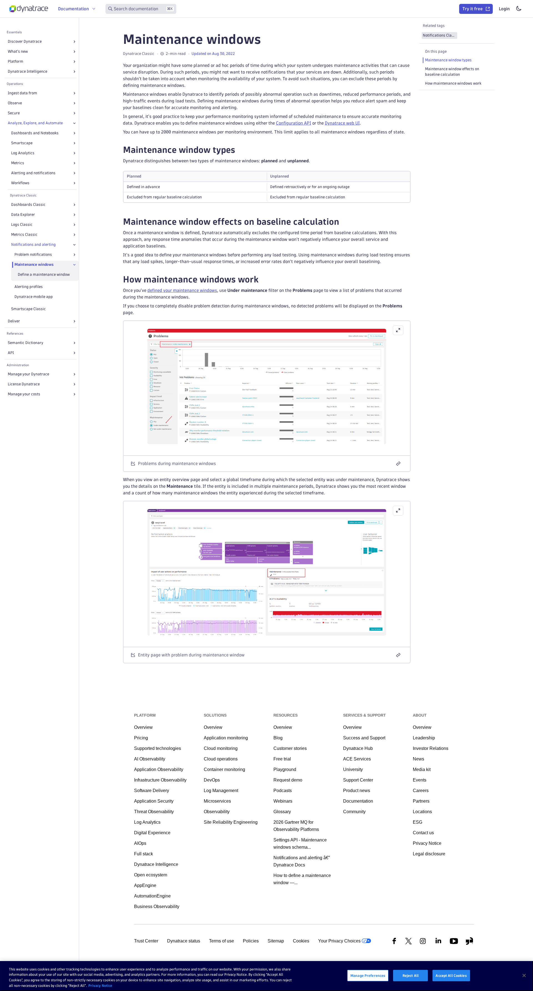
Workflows (20, 183)
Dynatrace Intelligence (27, 71)
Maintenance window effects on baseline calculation (452, 71)
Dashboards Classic (28, 204)
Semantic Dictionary (25, 343)
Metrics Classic (24, 234)
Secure (14, 113)
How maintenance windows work (453, 83)
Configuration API (293, 123)
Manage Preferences (367, 975)
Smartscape (21, 143)
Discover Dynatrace (25, 41)
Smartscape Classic (28, 309)
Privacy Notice (100, 985)
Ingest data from (22, 93)
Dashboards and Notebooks (35, 133)
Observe (15, 103)
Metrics (17, 163)
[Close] (74, 123)
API (11, 353)
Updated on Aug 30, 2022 (213, 53)
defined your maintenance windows (182, 290)
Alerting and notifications (33, 173)
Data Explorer (23, 214)
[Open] (74, 41)
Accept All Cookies (451, 975)
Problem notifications (33, 254)
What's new (18, 51)
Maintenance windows (33, 264)
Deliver (14, 321)
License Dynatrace (24, 384)
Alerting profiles (28, 287)
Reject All (411, 975)
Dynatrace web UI (342, 123)
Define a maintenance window (44, 274)
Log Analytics (22, 153)
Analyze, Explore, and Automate (35, 123)
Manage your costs (24, 394)
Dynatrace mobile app (33, 297)
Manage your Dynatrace (28, 374)
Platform (15, 61)
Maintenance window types (448, 60)
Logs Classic (21, 224)
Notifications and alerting (33, 244)
